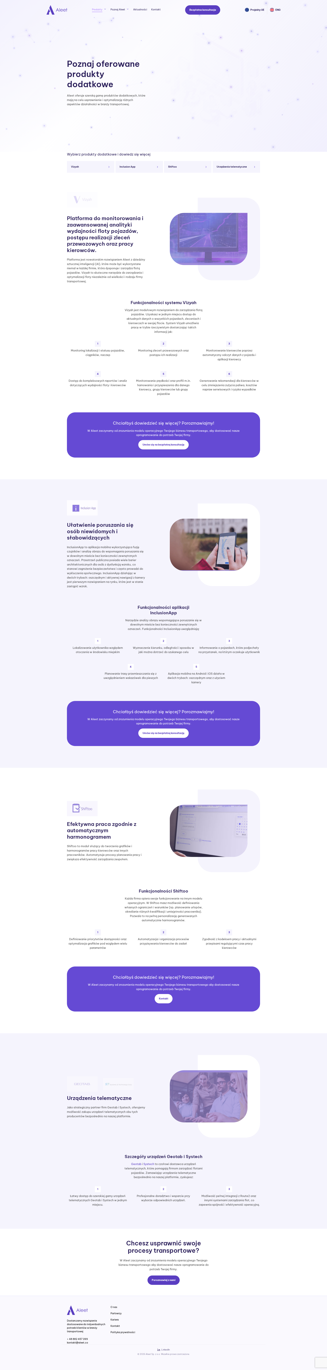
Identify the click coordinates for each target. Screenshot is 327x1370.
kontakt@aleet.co (77, 1342)
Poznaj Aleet (118, 9)
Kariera (115, 1319)
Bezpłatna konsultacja (202, 9)
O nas (114, 1307)
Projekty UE (257, 9)
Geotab (136, 1164)
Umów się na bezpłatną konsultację (163, 444)
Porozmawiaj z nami (163, 1280)
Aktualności (140, 9)
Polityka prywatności (123, 1332)
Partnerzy (116, 1313)
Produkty (97, 9)
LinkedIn (165, 1349)
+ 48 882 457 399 (77, 1339)
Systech (148, 1164)
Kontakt (156, 9)
